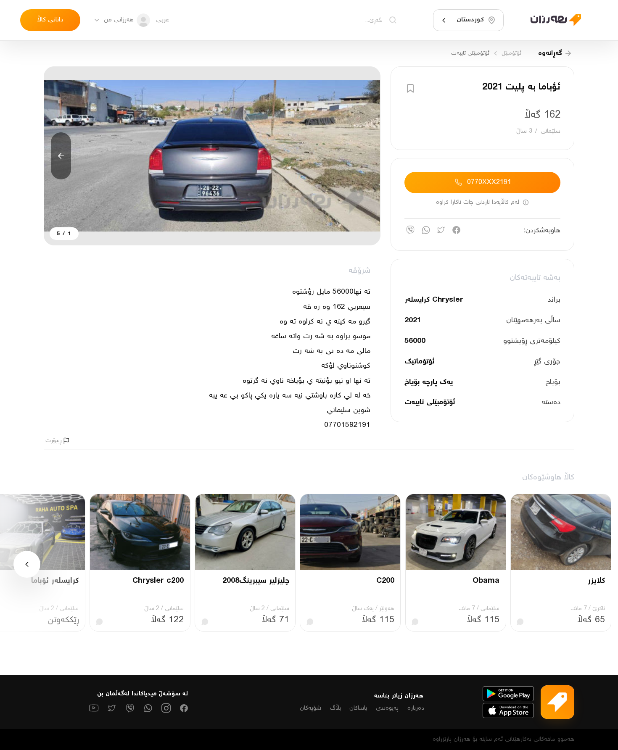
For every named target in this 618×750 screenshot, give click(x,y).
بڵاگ (335, 708)
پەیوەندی (387, 708)
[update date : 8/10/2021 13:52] (551, 20)
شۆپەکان (310, 708)
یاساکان (358, 708)
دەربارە (415, 708)
